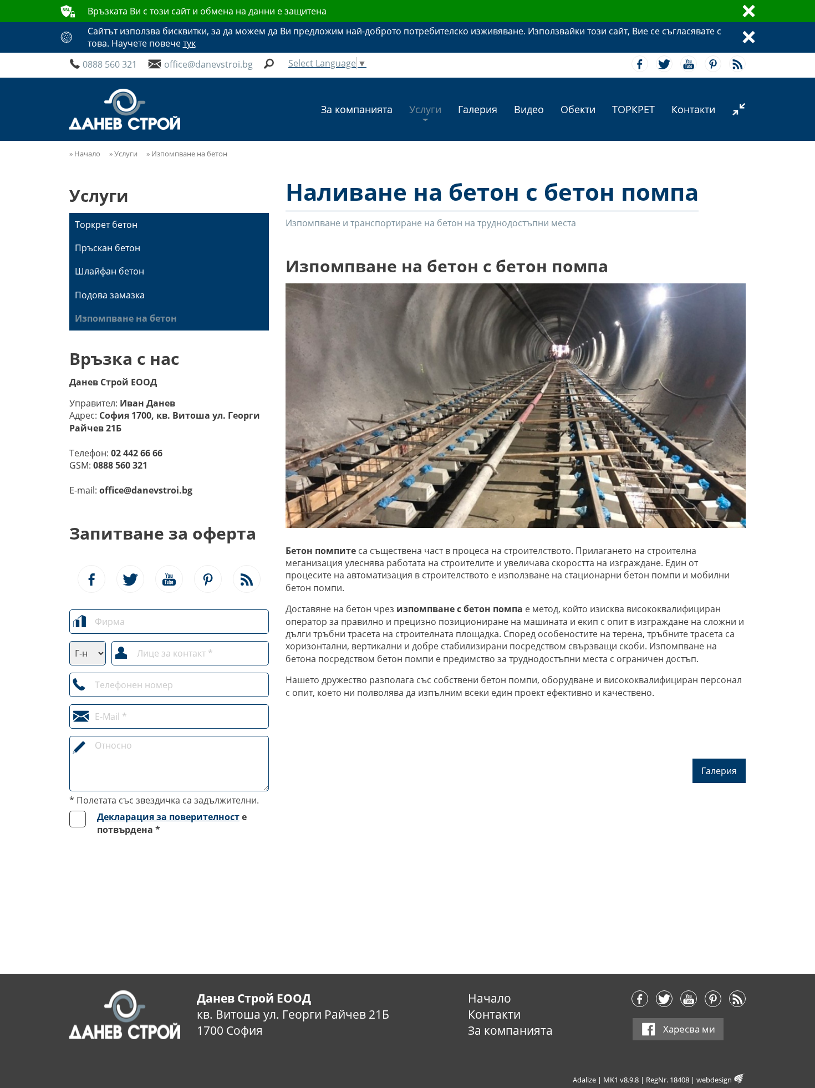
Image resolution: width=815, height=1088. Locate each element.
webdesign (714, 1080)
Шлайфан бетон (109, 271)
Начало (489, 998)
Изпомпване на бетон (126, 318)
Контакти (494, 1014)
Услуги (99, 195)
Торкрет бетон (106, 224)
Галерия (719, 771)
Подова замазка (110, 295)
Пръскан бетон (107, 248)
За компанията (510, 1030)
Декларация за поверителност (168, 817)
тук (189, 43)
